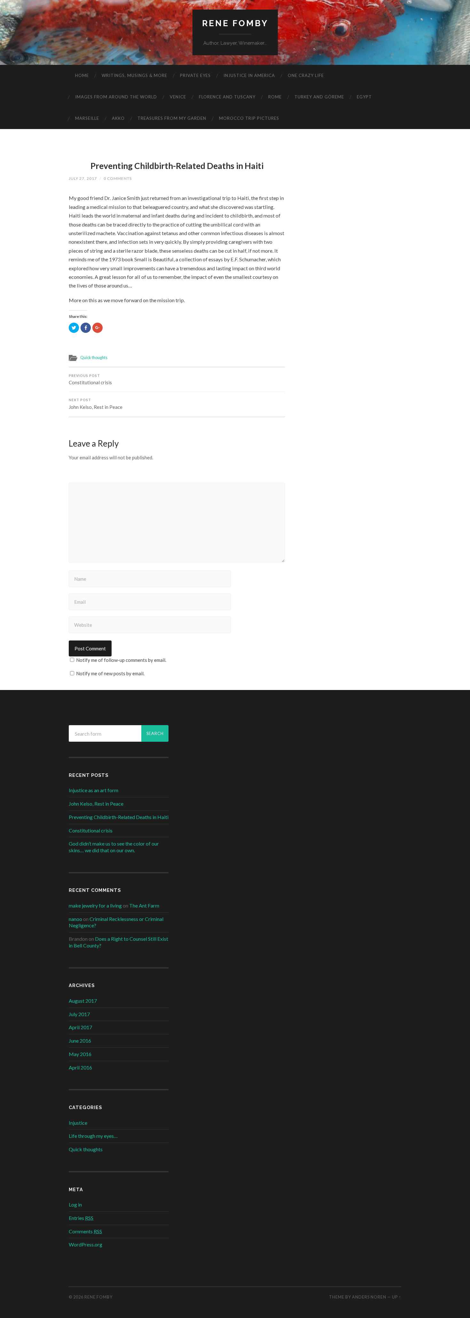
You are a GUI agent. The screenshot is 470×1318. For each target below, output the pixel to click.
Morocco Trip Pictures (249, 118)
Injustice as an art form (93, 790)
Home (82, 75)
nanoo (75, 919)
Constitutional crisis (90, 380)
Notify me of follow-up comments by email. (121, 660)
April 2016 (80, 1067)
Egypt (364, 96)
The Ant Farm (144, 905)
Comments (85, 1231)
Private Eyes (195, 75)
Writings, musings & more (134, 75)
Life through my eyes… (93, 1136)
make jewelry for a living (95, 905)
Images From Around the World (116, 96)
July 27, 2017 (83, 178)
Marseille (87, 118)
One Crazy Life (306, 75)
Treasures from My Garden (171, 118)
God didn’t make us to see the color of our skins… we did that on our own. (114, 846)
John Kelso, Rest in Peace (95, 404)
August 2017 (83, 1001)
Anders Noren (369, 1296)
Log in (75, 1204)
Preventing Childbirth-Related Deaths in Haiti (176, 166)
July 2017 (79, 1014)
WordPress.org (85, 1244)
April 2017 (80, 1027)
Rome (275, 96)
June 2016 (80, 1041)
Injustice (78, 1123)
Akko (118, 118)
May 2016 (80, 1054)
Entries (81, 1218)
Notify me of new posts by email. (110, 673)
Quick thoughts (93, 357)
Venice (178, 96)
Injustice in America (249, 75)
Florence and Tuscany (227, 96)
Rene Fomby (235, 23)
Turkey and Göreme (319, 96)
